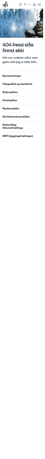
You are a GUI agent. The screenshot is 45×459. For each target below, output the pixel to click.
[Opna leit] (20, 4)
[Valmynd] (39, 4)
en (29, 4)
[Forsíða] (5, 4)
